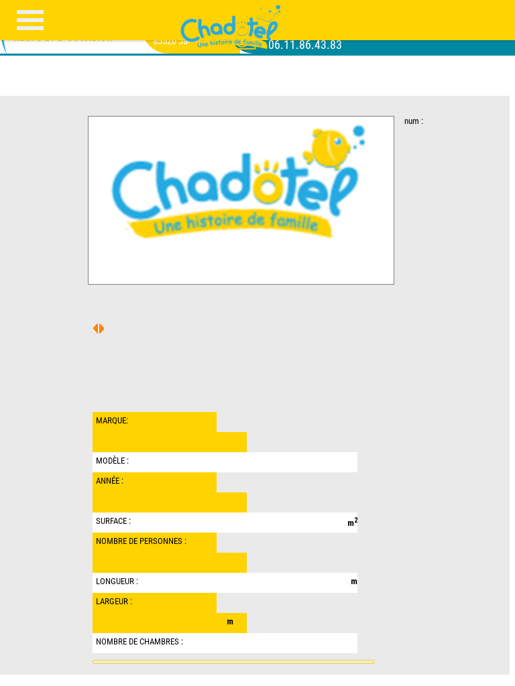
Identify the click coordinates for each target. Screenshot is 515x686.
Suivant (96, 329)
